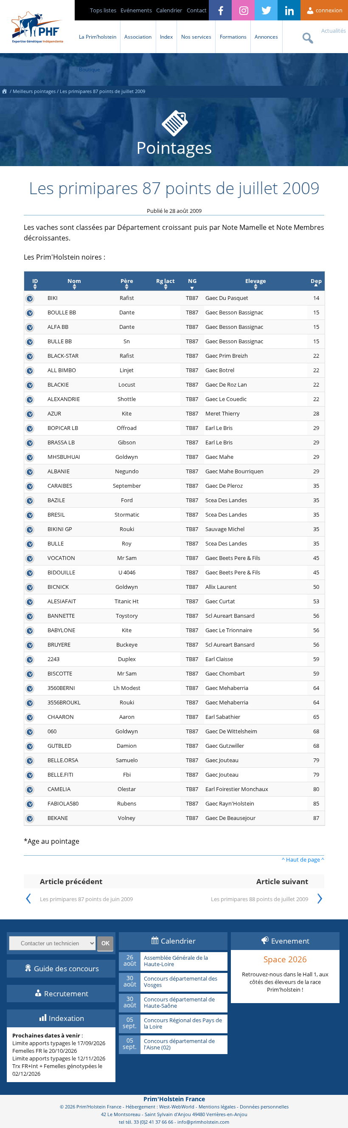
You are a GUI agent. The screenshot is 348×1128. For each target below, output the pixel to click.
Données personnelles (264, 1106)
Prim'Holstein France (174, 1099)
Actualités (333, 30)
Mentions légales (217, 1106)
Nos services (196, 36)
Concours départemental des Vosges (180, 982)
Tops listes (103, 10)
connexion (328, 10)
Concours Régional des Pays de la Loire (183, 1023)
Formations (233, 36)
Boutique (89, 69)
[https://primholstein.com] (4, 91)
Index (166, 36)
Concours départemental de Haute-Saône (179, 1002)
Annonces (266, 36)
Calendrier (169, 10)
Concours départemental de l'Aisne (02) (179, 1044)
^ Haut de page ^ (303, 859)
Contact (197, 10)
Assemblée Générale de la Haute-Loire (176, 961)
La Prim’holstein (97, 36)
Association (138, 36)
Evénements (136, 10)
